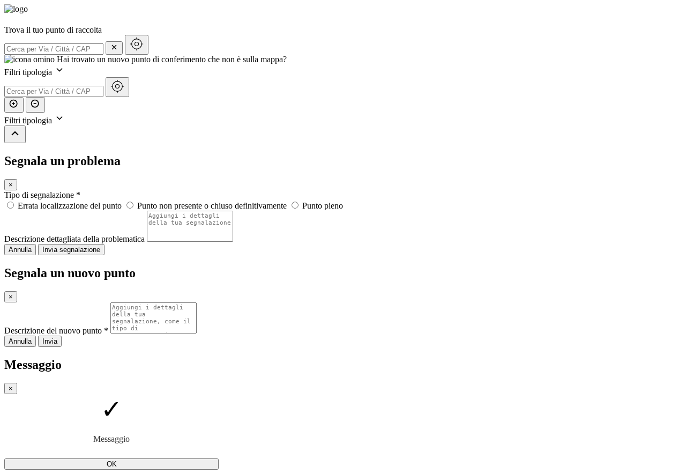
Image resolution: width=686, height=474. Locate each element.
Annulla (20, 250)
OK (112, 464)
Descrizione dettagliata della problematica (74, 238)
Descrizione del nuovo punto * (56, 330)
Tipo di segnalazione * (42, 194)
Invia (49, 341)
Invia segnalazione (71, 250)
